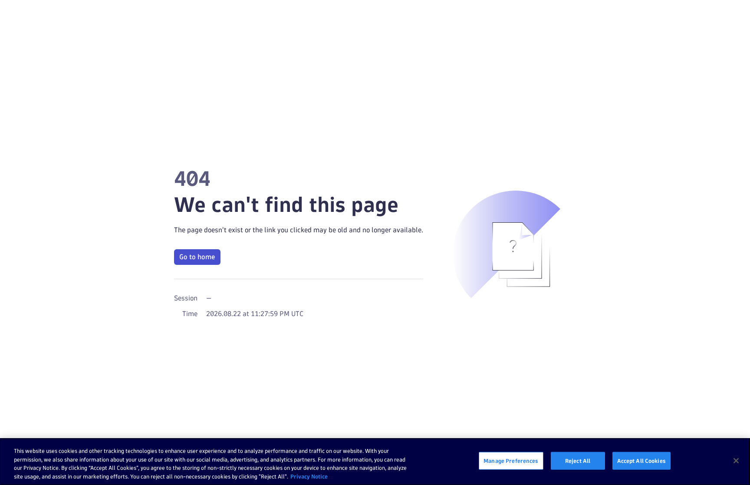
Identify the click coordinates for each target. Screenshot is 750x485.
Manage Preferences (511, 460)
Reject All (577, 460)
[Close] (736, 460)
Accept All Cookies (641, 460)
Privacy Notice (309, 475)
